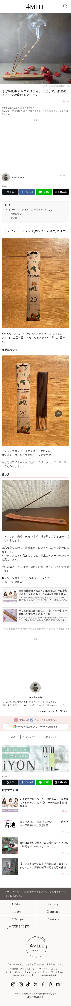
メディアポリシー (28, 969)
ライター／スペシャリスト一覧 (38, 972)
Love (17, 912)
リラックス (30, 737)
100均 (13, 737)
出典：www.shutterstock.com (56, 86)
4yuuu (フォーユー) (22, 975)
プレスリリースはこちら (18, 964)
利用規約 (14, 969)
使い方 (14, 218)
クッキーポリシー (13, 972)
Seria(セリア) (50, 737)
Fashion (18, 904)
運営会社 (59, 972)
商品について (17, 214)
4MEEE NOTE (18, 927)
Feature (53, 919)
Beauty (53, 904)
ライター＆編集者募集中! (45, 975)
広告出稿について (55, 964)
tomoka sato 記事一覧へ (51, 711)
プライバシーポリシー (49, 969)
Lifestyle (18, 919)
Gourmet (53, 912)
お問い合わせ (38, 964)
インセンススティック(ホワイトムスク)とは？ (31, 209)
